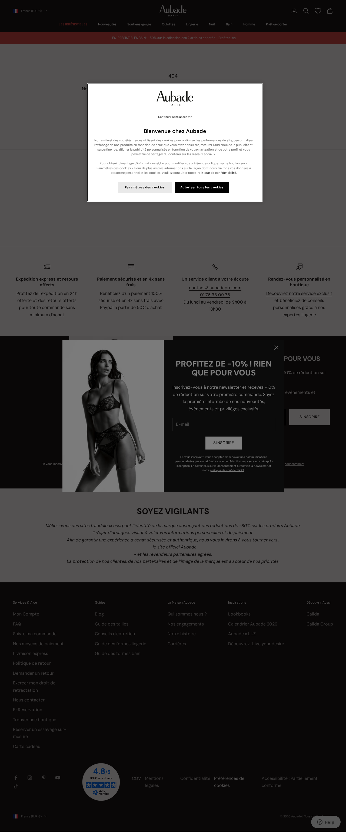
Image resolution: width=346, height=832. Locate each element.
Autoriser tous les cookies (202, 187)
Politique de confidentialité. (217, 173)
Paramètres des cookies (145, 187)
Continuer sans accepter (174, 117)
